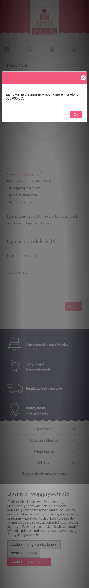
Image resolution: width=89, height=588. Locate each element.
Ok (76, 115)
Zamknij (83, 77)
